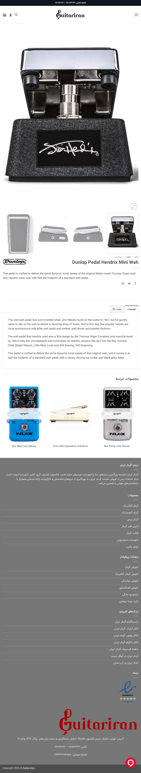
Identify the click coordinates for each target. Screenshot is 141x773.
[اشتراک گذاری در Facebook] (135, 283)
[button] (136, 14)
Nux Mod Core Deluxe (24, 446)
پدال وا (118, 257)
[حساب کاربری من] (10, 14)
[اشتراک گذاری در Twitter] (129, 283)
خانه (136, 257)
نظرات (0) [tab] (116, 309)
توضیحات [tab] (131, 309)
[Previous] (131, 120)
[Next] (7, 120)
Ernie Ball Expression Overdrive (70, 446)
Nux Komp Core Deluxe (117, 446)
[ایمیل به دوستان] (123, 283)
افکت (128, 257)
